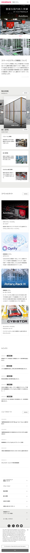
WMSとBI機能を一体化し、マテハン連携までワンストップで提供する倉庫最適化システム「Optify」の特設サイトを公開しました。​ (14, 389)
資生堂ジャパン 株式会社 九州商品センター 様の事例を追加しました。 (14, 359)
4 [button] (20, 36)
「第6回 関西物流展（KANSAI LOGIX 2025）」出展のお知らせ (14, 450)
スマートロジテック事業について (8, 480)
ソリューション (6, 486)
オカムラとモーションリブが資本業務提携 (10, 462)
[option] (15, 19)
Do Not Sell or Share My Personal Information (15, 546)
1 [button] (9, 36)
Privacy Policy (5, 542)
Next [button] (28, 112)
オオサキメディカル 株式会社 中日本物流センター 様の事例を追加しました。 (14, 400)
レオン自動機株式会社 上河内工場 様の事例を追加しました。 (14, 368)
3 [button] (16, 36)
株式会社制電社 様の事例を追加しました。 (10, 378)
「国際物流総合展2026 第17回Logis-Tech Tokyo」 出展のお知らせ (14, 423)
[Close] (27, 529)
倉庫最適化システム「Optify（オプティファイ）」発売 (12, 442)
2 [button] (13, 36)
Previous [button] (2, 112)
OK (15, 550)
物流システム (15, 2)
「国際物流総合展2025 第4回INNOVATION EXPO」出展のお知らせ (14, 433)
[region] (15, 540)
